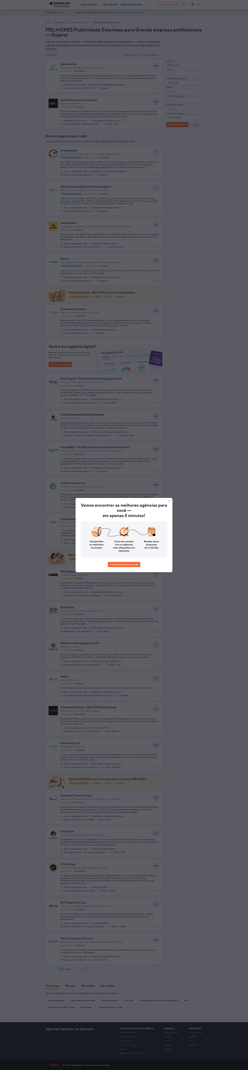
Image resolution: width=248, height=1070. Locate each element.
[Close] (169, 501)
